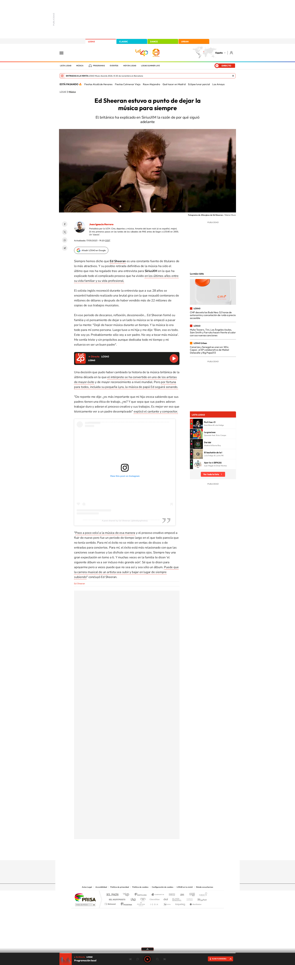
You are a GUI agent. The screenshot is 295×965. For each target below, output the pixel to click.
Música (79, 65)
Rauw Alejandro (151, 84)
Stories (165, 854)
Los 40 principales (127, 895)
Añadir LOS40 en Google (94, 250)
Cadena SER (171, 895)
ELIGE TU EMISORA (219, 959)
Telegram (64, 248)
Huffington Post (116, 899)
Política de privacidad (119, 887)
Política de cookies (140, 887)
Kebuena (199, 899)
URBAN (185, 41)
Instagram (129, 854)
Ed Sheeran (79, 583)
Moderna (126, 903)
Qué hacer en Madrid (174, 84)
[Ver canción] (198, 424)
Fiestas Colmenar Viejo (127, 84)
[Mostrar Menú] (63, 53)
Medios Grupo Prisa (85, 905)
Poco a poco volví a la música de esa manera (105, 533)
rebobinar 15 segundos (138, 959)
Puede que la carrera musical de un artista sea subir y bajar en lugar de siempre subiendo (126, 572)
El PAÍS (112, 895)
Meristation (195, 903)
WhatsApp (64, 240)
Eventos (114, 65)
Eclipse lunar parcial (199, 84)
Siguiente (165, 959)
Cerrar (233, 76)
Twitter (64, 232)
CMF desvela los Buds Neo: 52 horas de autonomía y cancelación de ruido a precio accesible (213, 315)
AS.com (181, 895)
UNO (134, 899)
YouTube (141, 854)
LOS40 (91, 41)
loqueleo (180, 903)
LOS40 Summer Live (150, 65)
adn (191, 895)
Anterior (130, 959)
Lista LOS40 (65, 65)
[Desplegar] (147, 949)
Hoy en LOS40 (129, 65)
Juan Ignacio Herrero (101, 224)
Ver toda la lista (211, 474)
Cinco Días (154, 899)
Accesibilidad (101, 887)
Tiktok (135, 854)
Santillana (141, 895)
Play (147, 959)
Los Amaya (218, 84)
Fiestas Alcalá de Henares (98, 84)
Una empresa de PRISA (85, 897)
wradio (142, 899)
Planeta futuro (188, 899)
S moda (167, 903)
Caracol (202, 895)
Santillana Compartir (157, 895)
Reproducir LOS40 (174, 358)
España (219, 52)
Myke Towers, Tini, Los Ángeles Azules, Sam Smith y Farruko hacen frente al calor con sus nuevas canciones (213, 332)
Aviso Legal (87, 887)
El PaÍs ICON (154, 903)
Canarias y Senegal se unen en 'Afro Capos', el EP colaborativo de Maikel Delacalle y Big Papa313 (209, 349)
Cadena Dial (166, 899)
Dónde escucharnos (204, 887)
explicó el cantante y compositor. (156, 411)
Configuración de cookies (162, 887)
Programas (99, 65)
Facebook (64, 224)
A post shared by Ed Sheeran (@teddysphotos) (125, 520)
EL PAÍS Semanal (177, 899)
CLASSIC (123, 41)
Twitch (159, 854)
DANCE (154, 41)
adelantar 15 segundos (157, 959)
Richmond (110, 903)
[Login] (231, 52)
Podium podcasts (141, 903)
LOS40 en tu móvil (185, 887)
